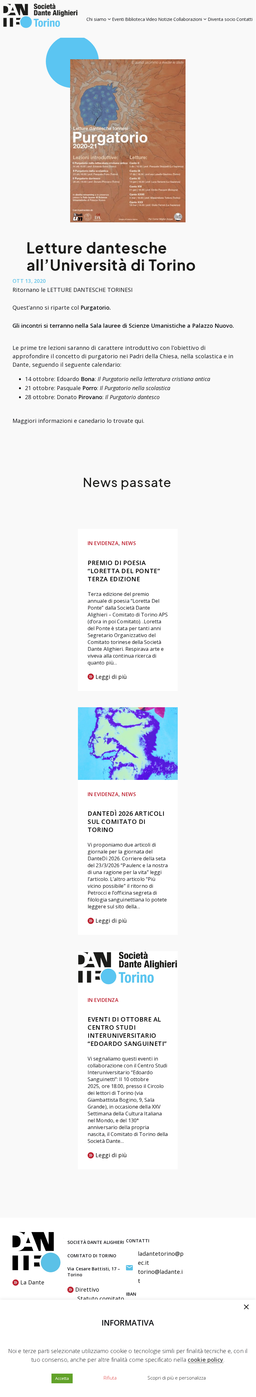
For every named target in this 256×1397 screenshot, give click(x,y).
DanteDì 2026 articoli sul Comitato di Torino (126, 821)
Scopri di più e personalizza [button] (176, 1378)
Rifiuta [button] (110, 1378)
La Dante (32, 1282)
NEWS (129, 543)
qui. (139, 420)
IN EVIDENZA (103, 543)
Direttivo (87, 1289)
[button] (246, 1307)
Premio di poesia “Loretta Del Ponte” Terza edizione (124, 570)
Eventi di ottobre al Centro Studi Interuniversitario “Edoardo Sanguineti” (127, 1031)
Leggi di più (107, 677)
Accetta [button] (62, 1378)
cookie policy (205, 1359)
